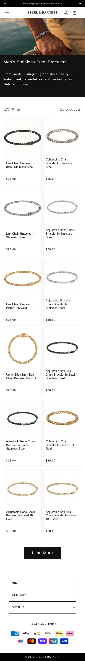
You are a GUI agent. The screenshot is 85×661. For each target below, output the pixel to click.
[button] (7, 12)
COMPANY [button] (19, 595)
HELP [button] (15, 582)
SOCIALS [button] (18, 607)
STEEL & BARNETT (48, 657)
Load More (42, 553)
